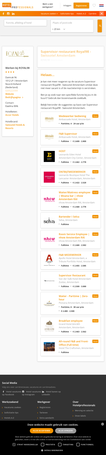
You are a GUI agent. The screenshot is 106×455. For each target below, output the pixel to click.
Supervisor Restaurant (72, 275)
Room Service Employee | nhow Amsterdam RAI (74, 235)
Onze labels (80, 415)
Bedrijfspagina (13, 97)
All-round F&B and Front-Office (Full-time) (73, 343)
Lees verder (86, 439)
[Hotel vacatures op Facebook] (3, 13)
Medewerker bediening (72, 116)
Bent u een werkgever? (47, 5)
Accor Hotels (12, 114)
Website (9, 93)
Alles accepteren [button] (41, 430)
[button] (94, 5)
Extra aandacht (46, 418)
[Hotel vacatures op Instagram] (8, 13)
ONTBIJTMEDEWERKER (72, 171)
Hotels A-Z (81, 13)
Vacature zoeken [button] (48, 13)
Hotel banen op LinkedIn (51, 393)
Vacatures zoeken (12, 407)
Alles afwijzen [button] (66, 430)
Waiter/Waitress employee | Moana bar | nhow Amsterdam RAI (74, 196)
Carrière (92, 13)
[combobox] (59, 29)
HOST (62, 151)
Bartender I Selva (69, 216)
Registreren (81, 5)
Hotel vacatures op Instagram (31, 393)
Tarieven (43, 412)
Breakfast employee (71, 320)
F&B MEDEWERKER (70, 254)
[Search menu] (100, 26)
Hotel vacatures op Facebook (11, 393)
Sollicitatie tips (67, 13)
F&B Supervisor (68, 133)
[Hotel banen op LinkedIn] (13, 13)
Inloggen (67, 5)
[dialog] (53, 438)
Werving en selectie (83, 410)
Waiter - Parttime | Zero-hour (73, 297)
